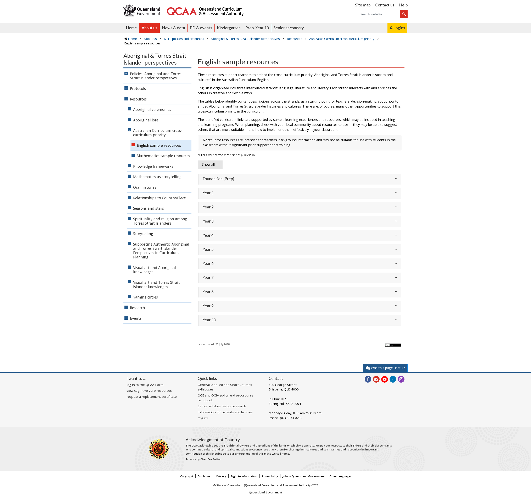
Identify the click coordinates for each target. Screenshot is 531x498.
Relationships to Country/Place (159, 197)
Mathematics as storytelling (157, 176)
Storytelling (143, 233)
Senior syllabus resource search (222, 406)
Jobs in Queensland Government (304, 476)
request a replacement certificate (152, 396)
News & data (173, 27)
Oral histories (144, 187)
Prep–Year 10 (257, 27)
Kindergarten (229, 27)
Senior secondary (289, 27)
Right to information (244, 476)
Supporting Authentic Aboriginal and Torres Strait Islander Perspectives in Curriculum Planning (161, 250)
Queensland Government (265, 492)
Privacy (221, 476)
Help (403, 4)
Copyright (186, 476)
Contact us (384, 4)
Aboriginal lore (145, 119)
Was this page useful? (387, 368)
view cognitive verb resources (149, 390)
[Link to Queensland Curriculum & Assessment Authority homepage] (204, 11)
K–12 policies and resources (184, 39)
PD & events (201, 27)
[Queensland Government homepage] (142, 11)
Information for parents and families (225, 412)
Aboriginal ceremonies (152, 109)
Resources (294, 39)
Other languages (340, 476)
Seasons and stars (148, 208)
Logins (399, 27)
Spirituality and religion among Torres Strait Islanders (160, 221)
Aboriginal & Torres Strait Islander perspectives (245, 39)
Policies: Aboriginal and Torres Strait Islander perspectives (155, 76)
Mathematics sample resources (163, 155)
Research (137, 307)
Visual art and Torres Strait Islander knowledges (156, 284)
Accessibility (270, 476)
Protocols (138, 88)
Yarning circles (145, 297)
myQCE (203, 418)
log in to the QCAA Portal (145, 385)
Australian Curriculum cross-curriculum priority (341, 39)
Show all (208, 164)
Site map (362, 4)
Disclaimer (205, 476)
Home (131, 27)
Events (135, 318)
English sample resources (159, 145)
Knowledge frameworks (153, 166)
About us (149, 27)
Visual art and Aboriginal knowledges (154, 269)
